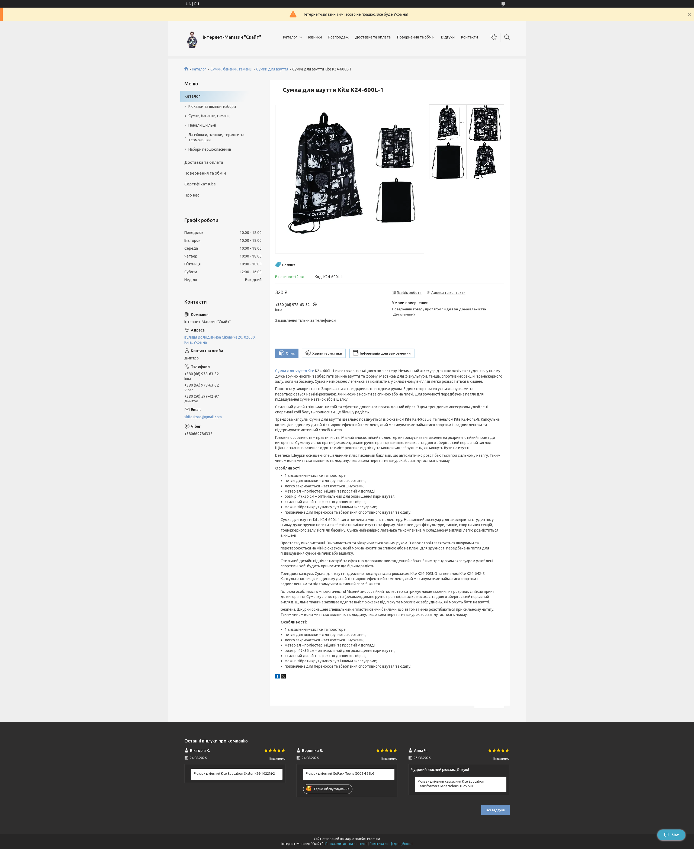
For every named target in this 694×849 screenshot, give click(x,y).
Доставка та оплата (373, 37)
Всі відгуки (495, 810)
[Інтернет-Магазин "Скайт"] (191, 37)
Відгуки (448, 37)
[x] (283, 677)
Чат (675, 835)
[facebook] (277, 677)
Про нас (191, 195)
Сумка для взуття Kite (294, 371)
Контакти (469, 37)
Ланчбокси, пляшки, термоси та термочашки (216, 137)
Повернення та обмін (416, 37)
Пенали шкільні (202, 125)
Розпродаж (338, 37)
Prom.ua (373, 839)
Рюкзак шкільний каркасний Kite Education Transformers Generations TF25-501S (451, 783)
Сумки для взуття (272, 69)
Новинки (314, 37)
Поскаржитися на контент (346, 843)
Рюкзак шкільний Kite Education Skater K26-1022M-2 (234, 773)
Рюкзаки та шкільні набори (212, 106)
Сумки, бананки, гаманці (231, 69)
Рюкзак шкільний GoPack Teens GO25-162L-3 (340, 773)
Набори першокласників (209, 149)
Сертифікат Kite (200, 184)
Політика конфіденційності (391, 843)
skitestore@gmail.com (203, 417)
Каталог (290, 37)
